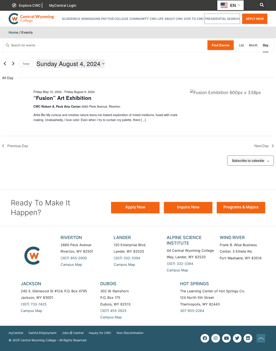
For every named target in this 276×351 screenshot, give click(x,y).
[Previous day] (4, 63)
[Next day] (13, 63)
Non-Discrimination (130, 333)
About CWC (174, 18)
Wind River (232, 237)
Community (139, 18)
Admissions (90, 18)
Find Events (220, 45)
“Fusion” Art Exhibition (62, 97)
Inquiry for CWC (100, 333)
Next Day (261, 145)
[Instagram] (215, 338)
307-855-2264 (192, 311)
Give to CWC (194, 18)
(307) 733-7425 (34, 304)
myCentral (16, 333)
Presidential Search (222, 18)
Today (26, 63)
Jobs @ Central (72, 333)
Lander (122, 237)
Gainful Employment (42, 333)
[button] (261, 4)
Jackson (31, 283)
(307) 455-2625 (113, 311)
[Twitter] (237, 338)
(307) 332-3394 (127, 258)
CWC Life (157, 18)
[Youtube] (226, 338)
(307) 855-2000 (74, 258)
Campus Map (71, 264)
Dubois (108, 283)
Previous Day (17, 145)
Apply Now (255, 18)
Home (13, 32)
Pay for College (115, 18)
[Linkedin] (248, 338)
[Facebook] (205, 338)
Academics (71, 18)
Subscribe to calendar (248, 160)
